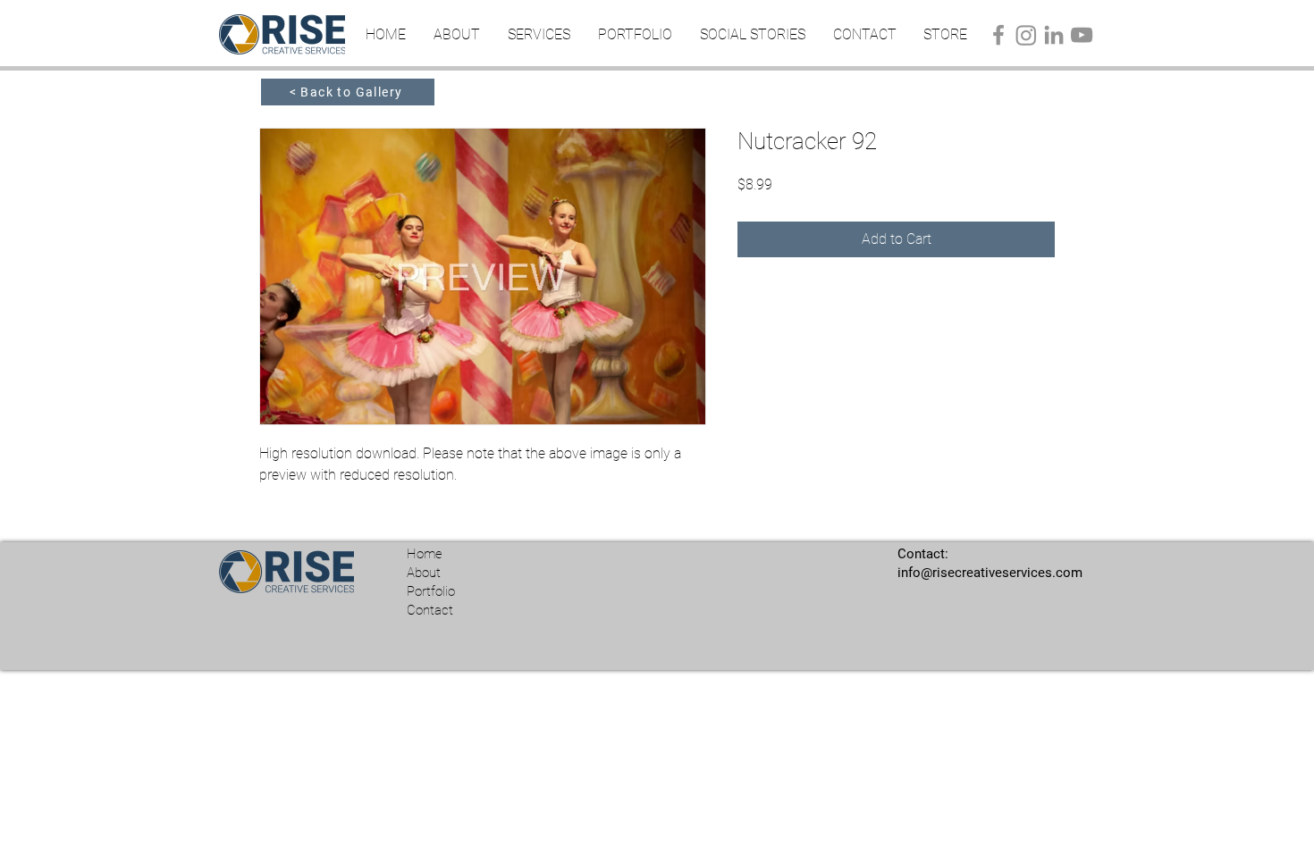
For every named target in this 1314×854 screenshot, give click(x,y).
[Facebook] (998, 34)
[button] (538, 35)
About (424, 573)
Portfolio (431, 591)
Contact (430, 610)
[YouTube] (1081, 34)
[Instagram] (1026, 34)
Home (424, 554)
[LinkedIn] (1053, 34)
